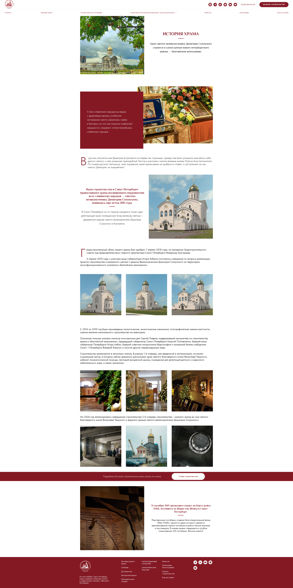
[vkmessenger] (210, 4)
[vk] (200, 564)
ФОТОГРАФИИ (244, 13)
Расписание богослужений (168, 566)
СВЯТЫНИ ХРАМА (47, 13)
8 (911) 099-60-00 (248, 5)
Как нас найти (168, 578)
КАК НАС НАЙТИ (282, 13)
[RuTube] (235, 4)
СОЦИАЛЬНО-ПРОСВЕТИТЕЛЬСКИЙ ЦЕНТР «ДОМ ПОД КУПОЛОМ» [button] (152, 13)
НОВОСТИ (208, 13)
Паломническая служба (127, 580)
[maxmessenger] (220, 4)
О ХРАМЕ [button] (8, 13)
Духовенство (126, 572)
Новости (165, 561)
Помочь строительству (168, 573)
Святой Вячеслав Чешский (149, 569)
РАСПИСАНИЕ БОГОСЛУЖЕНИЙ (91, 13)
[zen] (225, 4)
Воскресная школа (129, 575)
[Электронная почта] (230, 4)
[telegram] (215, 4)
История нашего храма (128, 562)
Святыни (124, 568)
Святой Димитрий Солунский (149, 562)
